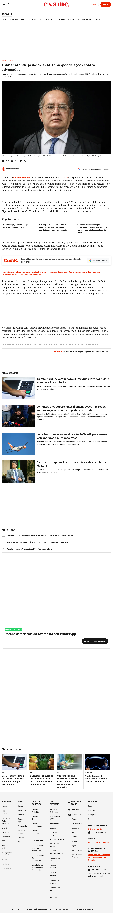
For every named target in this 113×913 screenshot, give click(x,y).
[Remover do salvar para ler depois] (29, 160)
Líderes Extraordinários (56, 852)
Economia (6, 837)
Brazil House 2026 (55, 817)
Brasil (7, 14)
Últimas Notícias (5, 812)
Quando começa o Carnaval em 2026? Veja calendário (29, 549)
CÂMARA (72, 20)
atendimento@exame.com (99, 842)
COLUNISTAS (7, 868)
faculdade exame (76, 802)
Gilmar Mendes (21, 177)
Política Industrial (54, 866)
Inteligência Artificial (7, 853)
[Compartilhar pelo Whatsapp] (3, 160)
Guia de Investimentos (38, 824)
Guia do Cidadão (10, 20)
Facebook (92, 819)
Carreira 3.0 (77, 823)
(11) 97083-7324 (99, 870)
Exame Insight (5, 846)
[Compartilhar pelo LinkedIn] (12, 160)
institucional (13, 909)
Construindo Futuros (55, 833)
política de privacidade (59, 909)
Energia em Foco (57, 839)
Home (4, 61)
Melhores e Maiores (54, 882)
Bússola (53, 828)
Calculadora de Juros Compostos (38, 858)
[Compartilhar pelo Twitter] (20, 160)
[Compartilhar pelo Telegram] (16, 160)
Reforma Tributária (54, 810)
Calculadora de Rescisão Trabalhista (38, 848)
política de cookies (40, 909)
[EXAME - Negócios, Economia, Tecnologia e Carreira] (56, 4)
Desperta (75, 828)
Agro (74, 845)
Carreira (5, 832)
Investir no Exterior (54, 845)
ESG (3, 841)
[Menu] (3, 4)
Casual (20, 806)
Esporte (21, 815)
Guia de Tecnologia (36, 817)
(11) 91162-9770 (99, 832)
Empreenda (77, 850)
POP (19, 842)
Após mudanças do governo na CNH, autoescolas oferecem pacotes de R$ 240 (40, 535)
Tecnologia (22, 826)
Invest (4, 860)
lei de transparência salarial (81, 909)
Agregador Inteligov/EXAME (52, 20)
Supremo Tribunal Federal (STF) (65, 344)
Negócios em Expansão (55, 896)
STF (65, 177)
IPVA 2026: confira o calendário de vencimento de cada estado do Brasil (37, 542)
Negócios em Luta (55, 859)
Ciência (21, 838)
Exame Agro (20, 820)
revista (75, 809)
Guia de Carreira (35, 831)
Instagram (92, 815)
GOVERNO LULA (84, 20)
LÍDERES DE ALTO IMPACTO (7, 821)
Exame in (76, 819)
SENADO (97, 20)
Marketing (22, 810)
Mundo (20, 801)
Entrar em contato (96, 829)
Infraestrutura (28, 20)
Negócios (5, 864)
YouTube (92, 806)
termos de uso (26, 909)
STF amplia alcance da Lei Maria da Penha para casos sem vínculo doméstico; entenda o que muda (54, 227)
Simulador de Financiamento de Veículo (38, 867)
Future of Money (21, 831)
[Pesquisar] (9, 4)
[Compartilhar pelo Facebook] (7, 160)
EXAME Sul (54, 823)
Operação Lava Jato (37, 344)
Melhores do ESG (55, 889)
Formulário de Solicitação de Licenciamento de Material (99, 857)
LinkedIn (91, 810)
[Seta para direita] (107, 19)
